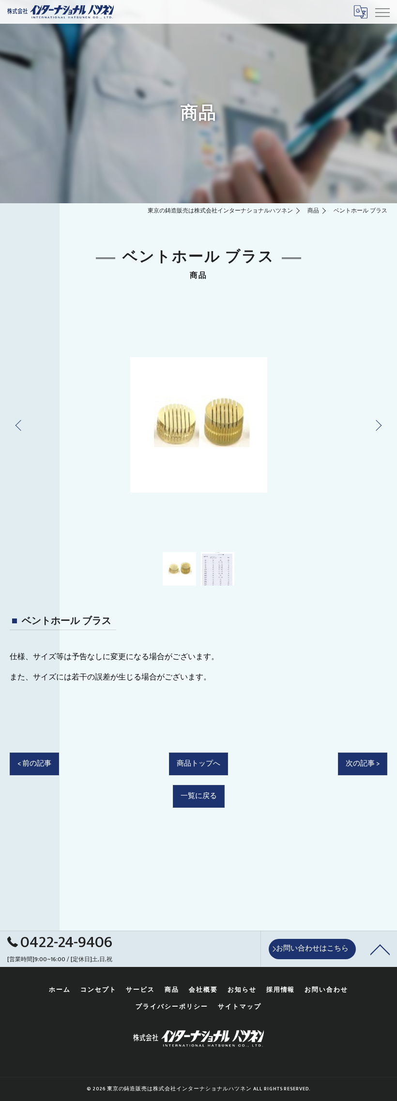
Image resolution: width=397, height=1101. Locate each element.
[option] (198, 425)
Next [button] (376, 425)
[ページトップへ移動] (380, 949)
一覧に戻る (199, 796)
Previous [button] (20, 425)
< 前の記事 (34, 763)
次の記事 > (363, 763)
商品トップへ (198, 763)
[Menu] (382, 11)
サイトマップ (239, 1006)
